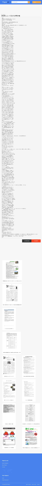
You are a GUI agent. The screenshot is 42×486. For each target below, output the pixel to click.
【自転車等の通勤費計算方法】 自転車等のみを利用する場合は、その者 (11, 352)
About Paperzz (4, 465)
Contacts (3, 466)
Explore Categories (5, 463)
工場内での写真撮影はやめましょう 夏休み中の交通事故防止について (31, 447)
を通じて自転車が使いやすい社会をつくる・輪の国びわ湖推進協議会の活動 (12, 304)
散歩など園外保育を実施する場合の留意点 (29, 376)
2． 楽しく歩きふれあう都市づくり (9, 328)
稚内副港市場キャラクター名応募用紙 (9, 447)
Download (27, 240)
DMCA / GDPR (34, 484)
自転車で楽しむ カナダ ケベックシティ (9, 376)
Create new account (5, 479)
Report (36, 240)
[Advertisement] (21, 9)
